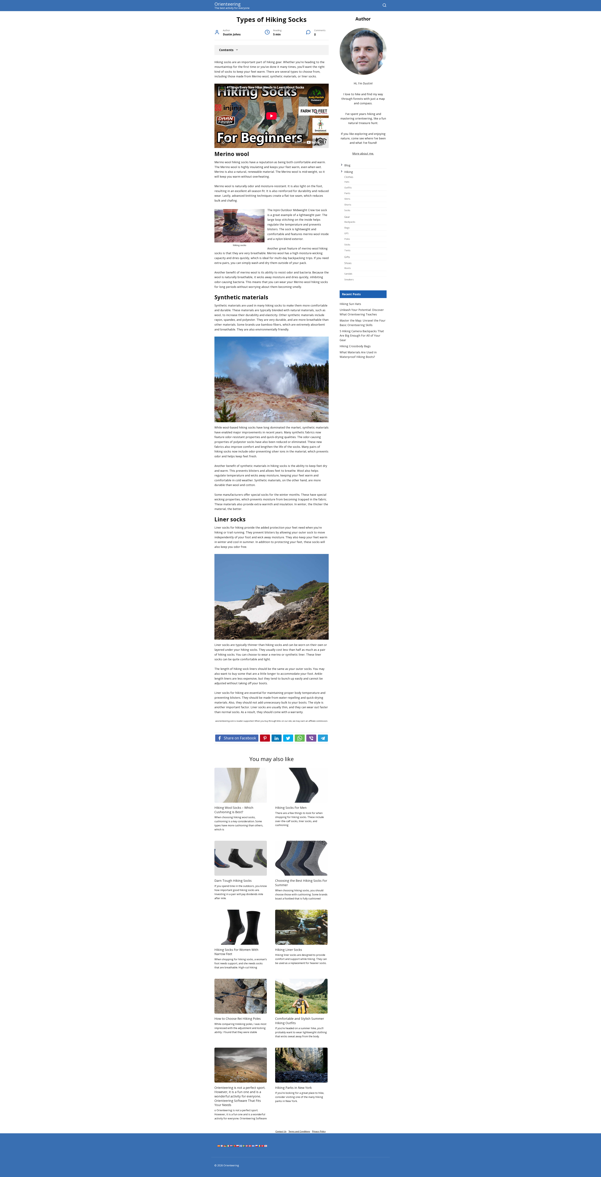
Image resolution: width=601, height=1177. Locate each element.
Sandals (348, 273)
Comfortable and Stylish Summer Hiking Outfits (299, 1020)
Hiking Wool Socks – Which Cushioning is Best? (233, 809)
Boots (347, 268)
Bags (347, 227)
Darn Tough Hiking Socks (233, 880)
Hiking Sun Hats (350, 304)
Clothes (348, 177)
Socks (347, 210)
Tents (347, 250)
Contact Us (280, 1131)
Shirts (347, 198)
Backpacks (349, 221)
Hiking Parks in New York (293, 1087)
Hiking (348, 172)
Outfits (348, 187)
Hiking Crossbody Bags (355, 346)
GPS (346, 233)
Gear (347, 217)
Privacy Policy (319, 1131)
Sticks (347, 244)
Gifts (347, 257)
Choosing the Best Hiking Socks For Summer (301, 882)
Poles (347, 238)
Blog (347, 165)
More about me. (363, 153)
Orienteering (227, 4)
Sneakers (349, 279)
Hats (346, 181)
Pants (347, 193)
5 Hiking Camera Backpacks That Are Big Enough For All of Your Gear (362, 335)
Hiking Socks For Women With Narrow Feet (236, 952)
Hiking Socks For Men (291, 807)
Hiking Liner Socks (288, 950)
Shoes (348, 263)
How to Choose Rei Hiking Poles (237, 1018)
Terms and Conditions (299, 1131)
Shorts (347, 204)
